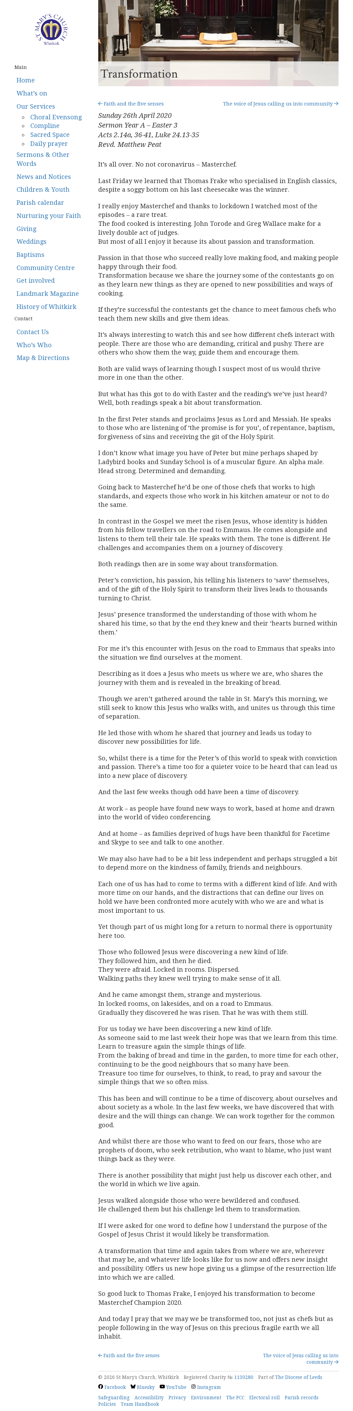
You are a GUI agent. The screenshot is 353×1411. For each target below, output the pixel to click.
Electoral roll (264, 1397)
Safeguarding (114, 1397)
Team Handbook (140, 1404)
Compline (45, 125)
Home (26, 80)
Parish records (302, 1397)
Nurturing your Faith (49, 215)
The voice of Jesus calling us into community (278, 104)
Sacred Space (50, 134)
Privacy (177, 1397)
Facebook (114, 1387)
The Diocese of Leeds (298, 1377)
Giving (26, 228)
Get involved (36, 280)
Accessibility (149, 1397)
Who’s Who (34, 345)
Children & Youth (43, 189)
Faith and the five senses (133, 104)
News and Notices (44, 176)
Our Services (36, 106)
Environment (206, 1397)
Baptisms (30, 254)
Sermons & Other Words (43, 159)
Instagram (208, 1387)
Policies (107, 1404)
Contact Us (33, 332)
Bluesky (145, 1387)
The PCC (235, 1397)
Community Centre (46, 267)
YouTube (175, 1387)
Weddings (32, 241)
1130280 (243, 1377)
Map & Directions (43, 357)
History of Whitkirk (47, 306)
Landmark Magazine (48, 293)
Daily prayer (49, 143)
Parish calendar (40, 202)
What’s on (32, 93)
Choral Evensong (56, 117)
